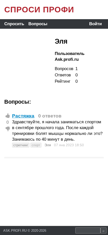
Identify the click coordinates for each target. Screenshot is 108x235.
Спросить (14, 23)
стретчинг (20, 145)
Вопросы (37, 23)
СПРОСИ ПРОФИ (39, 9)
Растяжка (23, 116)
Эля (47, 145)
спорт (36, 145)
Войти (95, 23)
